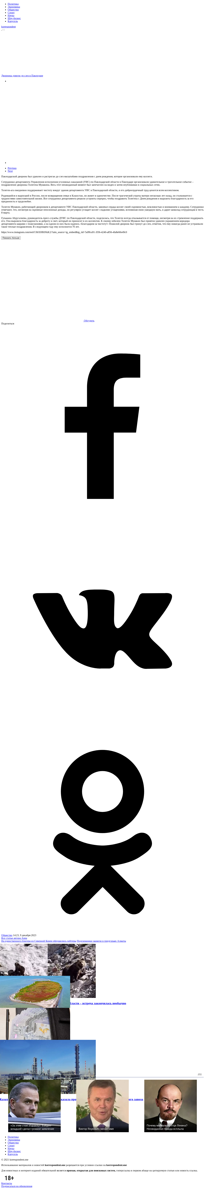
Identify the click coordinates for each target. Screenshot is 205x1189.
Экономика (14, 6)
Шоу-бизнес (14, 18)
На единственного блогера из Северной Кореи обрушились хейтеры (38, 941)
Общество (13, 9)
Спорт (11, 12)
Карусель (13, 21)
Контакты (6, 1183)
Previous (12, 168)
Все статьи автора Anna (14, 938)
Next (10, 171)
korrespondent (8, 26)
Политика (13, 4)
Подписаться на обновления (16, 1186)
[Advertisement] (103, 52)
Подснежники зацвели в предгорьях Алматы (101, 941)
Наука (11, 15)
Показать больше (11, 238)
